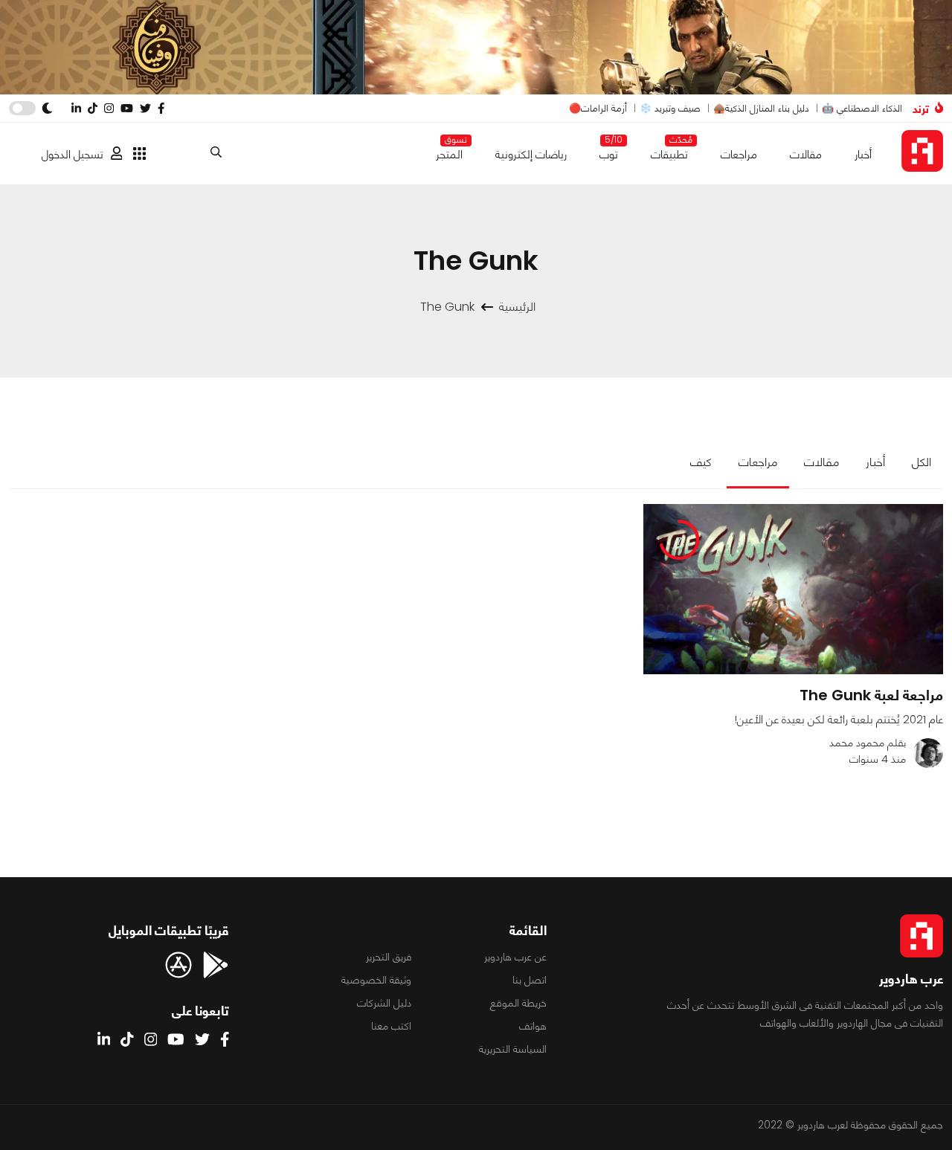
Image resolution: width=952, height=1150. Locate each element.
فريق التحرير (388, 956)
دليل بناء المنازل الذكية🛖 (761, 108)
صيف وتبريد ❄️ (670, 108)
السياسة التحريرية (513, 1048)
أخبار (863, 154)
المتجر (449, 151)
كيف (701, 462)
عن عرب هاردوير (515, 956)
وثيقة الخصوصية (376, 979)
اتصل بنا (529, 979)
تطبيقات (669, 151)
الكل (921, 462)
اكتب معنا (391, 1025)
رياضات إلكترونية (531, 154)
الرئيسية (517, 306)
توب (608, 151)
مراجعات (739, 154)
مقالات (806, 154)
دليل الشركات (384, 1002)
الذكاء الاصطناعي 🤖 (862, 108)
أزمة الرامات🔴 (598, 108)
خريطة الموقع (518, 1002)
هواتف (533, 1025)
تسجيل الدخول (72, 154)
